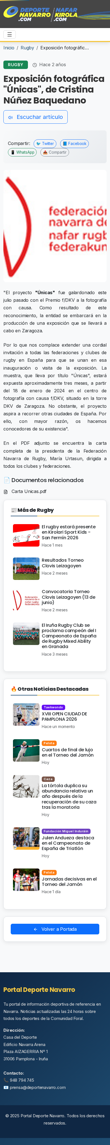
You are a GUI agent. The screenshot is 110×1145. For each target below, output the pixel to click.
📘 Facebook (74, 143)
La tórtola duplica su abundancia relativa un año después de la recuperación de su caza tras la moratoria (69, 796)
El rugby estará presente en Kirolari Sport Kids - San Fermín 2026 (68, 532)
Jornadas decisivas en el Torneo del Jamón (69, 882)
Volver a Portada (58, 929)
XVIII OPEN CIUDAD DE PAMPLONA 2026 (64, 716)
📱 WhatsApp (22, 152)
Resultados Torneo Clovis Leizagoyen (63, 563)
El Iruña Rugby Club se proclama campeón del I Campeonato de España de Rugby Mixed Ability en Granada (69, 636)
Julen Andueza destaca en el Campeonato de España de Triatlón (68, 843)
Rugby (27, 47)
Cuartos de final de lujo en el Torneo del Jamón (68, 752)
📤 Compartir (55, 152)
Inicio (8, 47)
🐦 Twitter (45, 143)
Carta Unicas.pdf (28, 491)
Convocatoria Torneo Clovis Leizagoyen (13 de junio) (68, 596)
